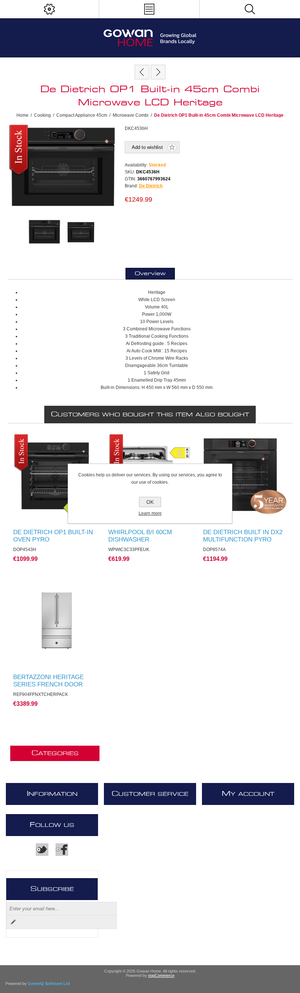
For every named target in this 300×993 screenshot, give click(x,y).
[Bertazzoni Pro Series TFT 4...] (142, 72)
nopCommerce (161, 975)
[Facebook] (62, 849)
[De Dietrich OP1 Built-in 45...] (158, 72)
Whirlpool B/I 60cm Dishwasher (140, 536)
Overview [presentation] (150, 273)
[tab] (150, 274)
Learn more (150, 513)
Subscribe (13, 922)
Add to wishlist (147, 147)
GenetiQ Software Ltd (49, 983)
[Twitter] (42, 849)
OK (150, 502)
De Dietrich (150, 185)
